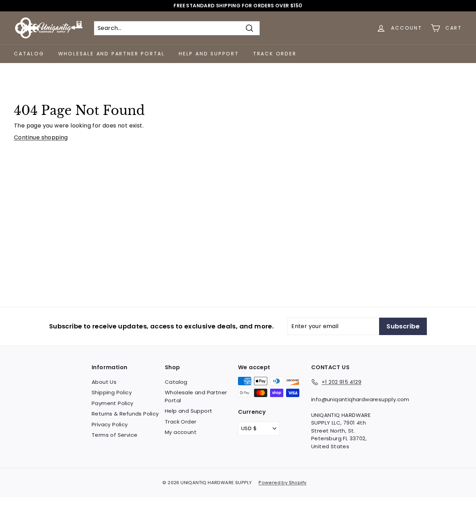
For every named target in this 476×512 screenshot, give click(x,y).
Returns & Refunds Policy (125, 413)
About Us (104, 382)
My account (181, 432)
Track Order (275, 53)
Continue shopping (41, 137)
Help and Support (209, 53)
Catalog (29, 53)
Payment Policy (112, 403)
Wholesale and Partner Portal (111, 53)
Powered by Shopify (282, 482)
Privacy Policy (110, 424)
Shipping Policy (112, 392)
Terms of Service (114, 435)
